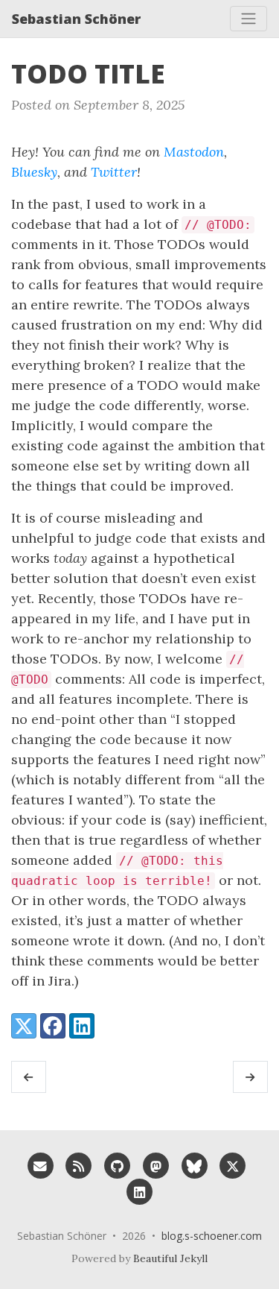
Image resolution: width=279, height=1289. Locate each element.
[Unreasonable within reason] (28, 1077)
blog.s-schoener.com (211, 1236)
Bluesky (34, 171)
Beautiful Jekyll (170, 1258)
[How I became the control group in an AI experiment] (250, 1077)
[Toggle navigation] (248, 18)
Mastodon (194, 151)
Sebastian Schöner (76, 19)
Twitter (114, 171)
